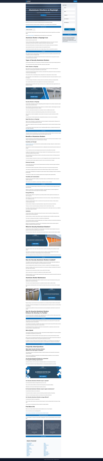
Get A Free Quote (43, 436)
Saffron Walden (46, 454)
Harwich (45, 455)
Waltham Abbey (46, 451)
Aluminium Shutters (31, 35)
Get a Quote (43, 51)
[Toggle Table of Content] (33, 29)
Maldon (28, 452)
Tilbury (28, 455)
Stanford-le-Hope (29, 451)
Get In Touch (69, 34)
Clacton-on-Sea (46, 452)
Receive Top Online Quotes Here (43, 415)
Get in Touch (43, 130)
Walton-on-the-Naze (46, 453)
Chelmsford (28, 453)
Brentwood (28, 454)
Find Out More (43, 318)
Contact (75, 1)
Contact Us (43, 257)
